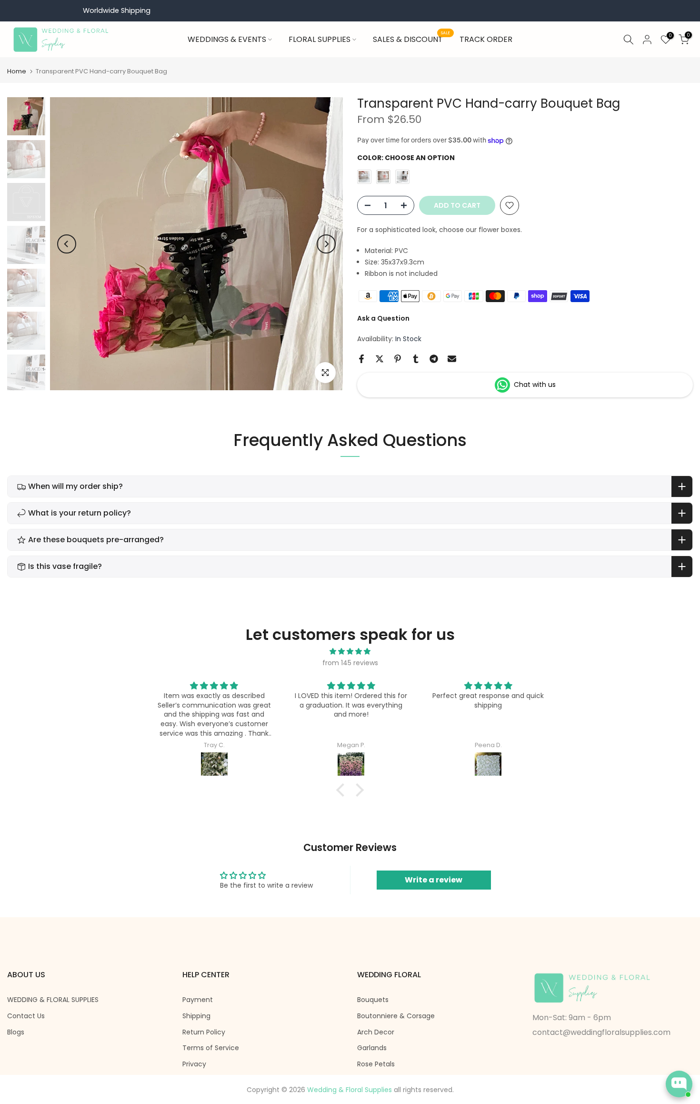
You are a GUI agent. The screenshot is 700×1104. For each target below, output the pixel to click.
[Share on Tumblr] (415, 358)
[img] (350, 652)
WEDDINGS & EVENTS (227, 39)
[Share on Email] (452, 358)
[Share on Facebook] (361, 358)
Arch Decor (375, 1032)
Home (16, 71)
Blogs (15, 1032)
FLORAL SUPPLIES (319, 39)
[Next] (326, 243)
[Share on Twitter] (379, 358)
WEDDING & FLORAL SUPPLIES (53, 999)
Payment (197, 999)
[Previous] (66, 243)
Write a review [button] (433, 879)
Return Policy (203, 1032)
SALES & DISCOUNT (411, 39)
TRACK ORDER (486, 39)
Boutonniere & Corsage (396, 1016)
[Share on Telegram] (434, 358)
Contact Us (26, 1016)
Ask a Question (383, 318)
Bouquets (373, 999)
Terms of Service (210, 1048)
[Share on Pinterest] (397, 358)
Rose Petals (376, 1064)
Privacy (194, 1064)
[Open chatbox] (679, 1084)
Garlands (372, 1048)
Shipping (196, 1016)
